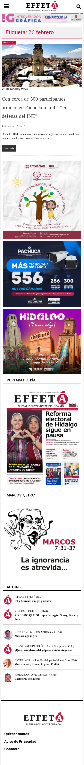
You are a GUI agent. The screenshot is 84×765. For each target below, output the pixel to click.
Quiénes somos (16, 734)
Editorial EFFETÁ (25, 596)
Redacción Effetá (13, 126)
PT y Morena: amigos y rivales (33, 601)
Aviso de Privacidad (20, 741)
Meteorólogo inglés (26, 636)
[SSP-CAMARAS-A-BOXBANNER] (42, 273)
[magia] (42, 341)
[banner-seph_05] (42, 199)
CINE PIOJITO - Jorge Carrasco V (34, 631)
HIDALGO (8, 42)
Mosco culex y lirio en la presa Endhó (37, 664)
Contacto (12, 749)
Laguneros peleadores (27, 678)
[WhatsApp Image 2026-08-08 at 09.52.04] (42, 17)
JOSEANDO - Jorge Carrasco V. (33, 674)
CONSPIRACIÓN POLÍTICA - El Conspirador (41, 646)
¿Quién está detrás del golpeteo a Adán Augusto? (43, 650)
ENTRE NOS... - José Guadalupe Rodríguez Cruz (42, 660)
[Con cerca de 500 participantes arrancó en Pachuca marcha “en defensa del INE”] (42, 65)
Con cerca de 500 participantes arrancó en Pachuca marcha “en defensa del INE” (34, 107)
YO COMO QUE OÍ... (27, 611)
